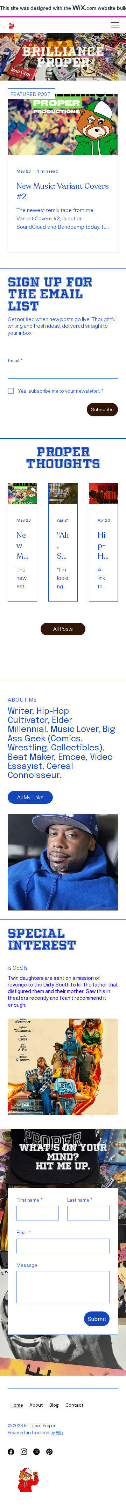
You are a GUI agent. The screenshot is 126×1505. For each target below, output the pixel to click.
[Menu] (115, 25)
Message (26, 1265)
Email (15, 360)
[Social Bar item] (11, 1452)
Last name (80, 1199)
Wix (59, 1432)
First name (29, 1199)
